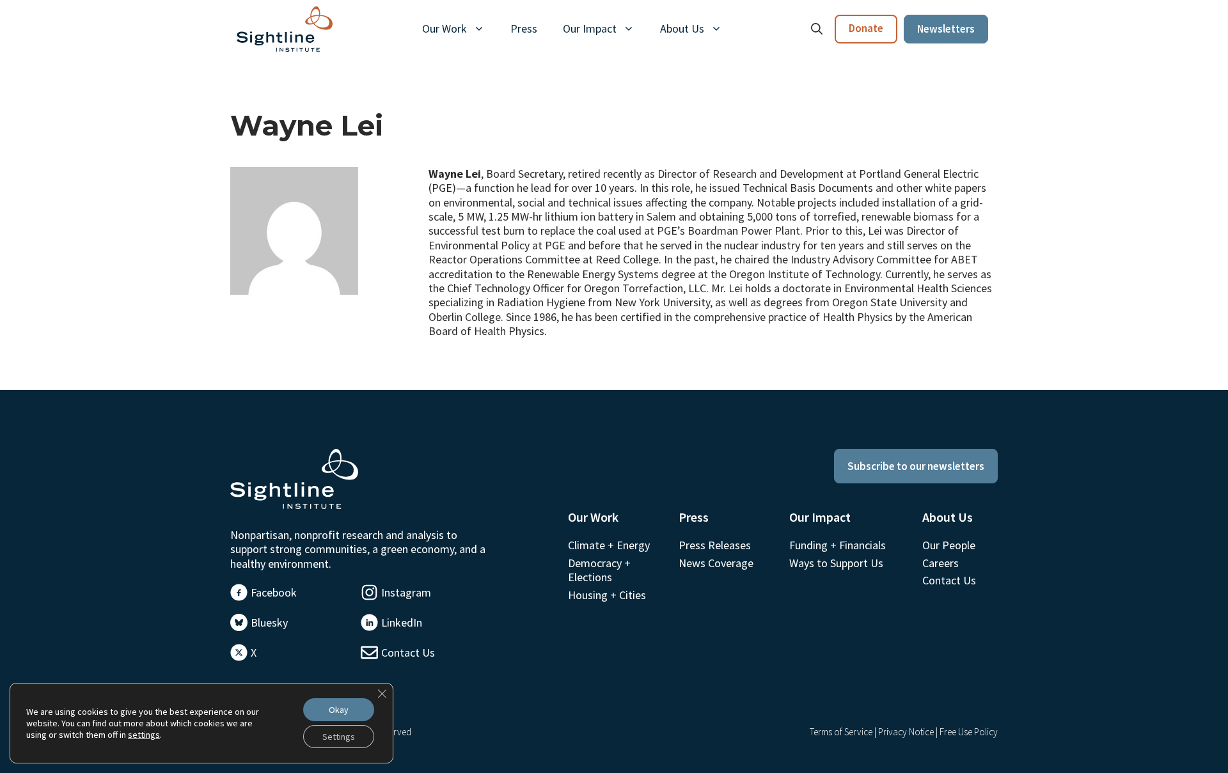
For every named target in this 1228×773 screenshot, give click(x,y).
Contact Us (408, 652)
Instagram (406, 592)
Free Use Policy (969, 732)
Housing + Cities (607, 595)
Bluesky (269, 622)
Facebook (274, 592)
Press (523, 28)
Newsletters (946, 29)
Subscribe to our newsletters (915, 466)
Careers (940, 563)
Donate (866, 28)
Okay (339, 709)
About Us (682, 28)
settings (144, 734)
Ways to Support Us (836, 563)
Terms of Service (841, 732)
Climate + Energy (609, 545)
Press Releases (715, 545)
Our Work (444, 28)
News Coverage (716, 563)
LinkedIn (401, 622)
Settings (338, 736)
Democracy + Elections (599, 570)
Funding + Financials (837, 545)
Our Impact (590, 28)
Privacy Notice (906, 732)
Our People (948, 545)
